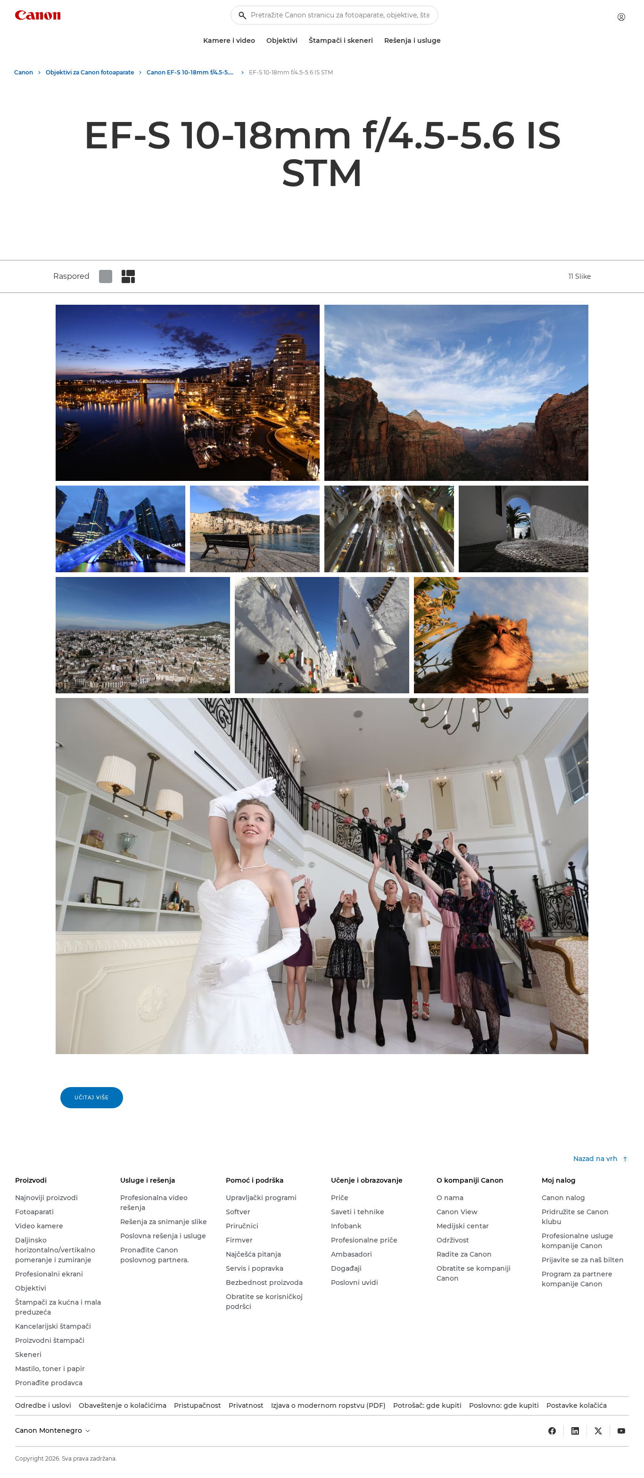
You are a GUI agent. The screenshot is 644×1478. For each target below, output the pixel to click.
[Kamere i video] (259, 41)
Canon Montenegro (49, 1430)
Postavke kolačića (576, 1405)
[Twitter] (598, 1431)
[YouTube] (621, 1431)
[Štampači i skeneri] (376, 41)
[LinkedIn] (575, 1431)
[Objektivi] (301, 41)
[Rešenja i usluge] (444, 41)
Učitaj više (91, 1098)
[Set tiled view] (105, 276)
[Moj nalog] (621, 16)
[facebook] (552, 1431)
